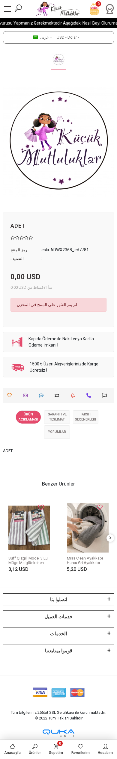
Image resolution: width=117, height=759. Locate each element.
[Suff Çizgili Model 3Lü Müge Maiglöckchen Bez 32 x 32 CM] (29, 527)
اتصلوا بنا (58, 599)
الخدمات (58, 633)
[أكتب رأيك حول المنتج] (43, 395)
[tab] (28, 417)
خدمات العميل (58, 616)
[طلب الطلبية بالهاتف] (90, 395)
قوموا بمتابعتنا (58, 651)
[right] (110, 538)
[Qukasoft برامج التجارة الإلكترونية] (58, 733)
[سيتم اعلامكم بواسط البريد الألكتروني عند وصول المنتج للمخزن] (74, 395)
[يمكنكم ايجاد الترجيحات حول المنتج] (106, 395)
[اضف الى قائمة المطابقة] (58, 395)
